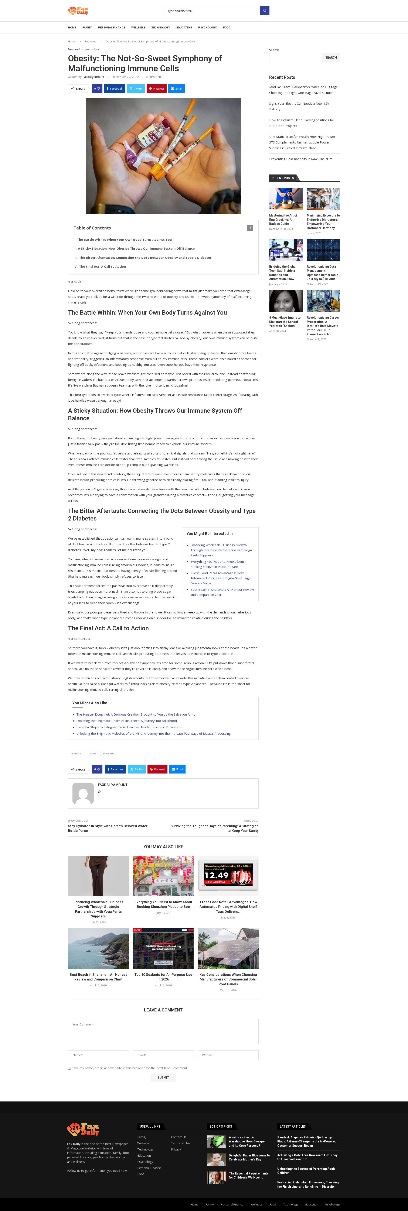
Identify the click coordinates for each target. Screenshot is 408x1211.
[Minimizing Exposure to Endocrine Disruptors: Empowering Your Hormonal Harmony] (323, 199)
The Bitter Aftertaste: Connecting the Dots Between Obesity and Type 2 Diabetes (145, 257)
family (87, 27)
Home (72, 27)
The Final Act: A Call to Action (102, 266)
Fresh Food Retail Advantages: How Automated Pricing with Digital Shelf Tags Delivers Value (220, 578)
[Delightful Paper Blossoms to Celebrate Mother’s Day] (216, 1159)
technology (161, 27)
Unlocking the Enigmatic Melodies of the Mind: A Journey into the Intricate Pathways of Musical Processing (153, 733)
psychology (207, 27)
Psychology (145, 1161)
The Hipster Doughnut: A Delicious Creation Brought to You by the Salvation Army (135, 714)
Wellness (143, 1143)
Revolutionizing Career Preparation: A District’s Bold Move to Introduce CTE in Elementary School (323, 326)
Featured (90, 41)
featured (76, 753)
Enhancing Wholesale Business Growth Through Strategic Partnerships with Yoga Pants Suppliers (221, 550)
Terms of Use (180, 1143)
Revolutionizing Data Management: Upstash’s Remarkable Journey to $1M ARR (322, 273)
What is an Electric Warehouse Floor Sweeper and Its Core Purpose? (247, 1141)
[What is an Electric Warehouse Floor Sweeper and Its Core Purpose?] (216, 1141)
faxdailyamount (93, 77)
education (184, 27)
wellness (138, 27)
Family (141, 1137)
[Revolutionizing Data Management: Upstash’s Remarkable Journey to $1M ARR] (323, 250)
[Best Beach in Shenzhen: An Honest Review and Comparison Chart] (98, 948)
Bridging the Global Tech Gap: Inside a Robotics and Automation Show (282, 273)
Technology (145, 1149)
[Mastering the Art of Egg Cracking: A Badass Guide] (285, 199)
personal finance (111, 27)
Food (140, 1174)
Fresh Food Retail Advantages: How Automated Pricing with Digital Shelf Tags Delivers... (228, 907)
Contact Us (178, 1137)
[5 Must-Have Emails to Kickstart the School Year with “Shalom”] (285, 301)
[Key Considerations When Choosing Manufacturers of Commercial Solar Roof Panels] (228, 948)
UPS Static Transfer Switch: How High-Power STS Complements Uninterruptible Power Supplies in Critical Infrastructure (302, 142)
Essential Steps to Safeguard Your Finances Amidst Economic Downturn (128, 727)
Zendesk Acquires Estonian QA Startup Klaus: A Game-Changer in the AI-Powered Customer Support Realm (307, 1141)
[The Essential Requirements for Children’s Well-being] (216, 1178)
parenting (109, 753)
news (93, 753)
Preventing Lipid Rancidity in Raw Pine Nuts (301, 159)
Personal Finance (149, 1167)
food (226, 27)
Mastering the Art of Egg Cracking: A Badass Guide (283, 219)
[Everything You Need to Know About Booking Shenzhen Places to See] (163, 876)
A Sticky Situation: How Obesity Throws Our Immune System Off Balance (136, 248)
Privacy (176, 1149)
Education (144, 1155)
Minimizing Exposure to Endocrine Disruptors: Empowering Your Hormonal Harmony (323, 222)
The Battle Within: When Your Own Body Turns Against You (124, 239)
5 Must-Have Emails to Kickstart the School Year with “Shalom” (285, 322)
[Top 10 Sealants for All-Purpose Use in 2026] (163, 948)
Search (264, 10)
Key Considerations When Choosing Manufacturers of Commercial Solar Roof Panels (228, 979)
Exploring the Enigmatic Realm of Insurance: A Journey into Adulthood (126, 721)
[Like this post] (98, 88)
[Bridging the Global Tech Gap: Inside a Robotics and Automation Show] (285, 250)
